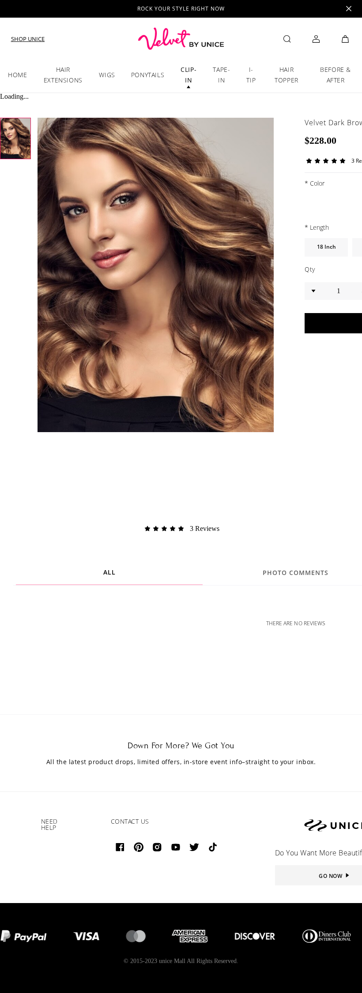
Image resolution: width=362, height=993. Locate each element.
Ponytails (147, 75)
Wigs (107, 75)
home (17, 75)
